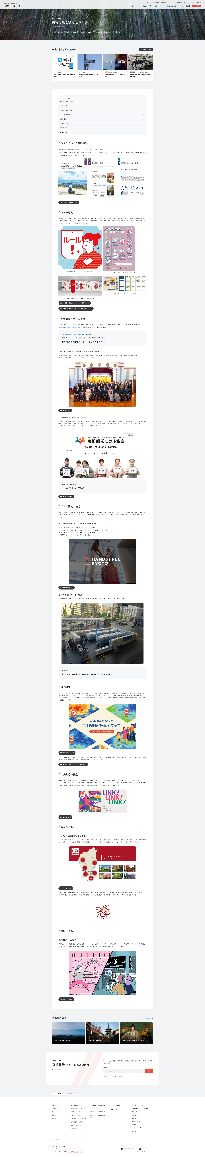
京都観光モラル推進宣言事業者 (74, 334)
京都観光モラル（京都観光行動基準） (69, 327)
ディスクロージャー (57, 1112)
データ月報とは (94, 1108)
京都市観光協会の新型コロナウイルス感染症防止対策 (78, 1121)
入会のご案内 (197, 6)
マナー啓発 (63, 106)
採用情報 (199, 2)
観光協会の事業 (148, 1019)
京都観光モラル (64, 410)
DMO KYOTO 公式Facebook (130, 1149)
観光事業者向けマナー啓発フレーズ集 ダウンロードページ (76, 308)
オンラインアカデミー (145, 2)
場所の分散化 (64, 128)
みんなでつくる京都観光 (67, 101)
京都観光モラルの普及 (66, 110)
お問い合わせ (135, 1131)
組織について (55, 1105)
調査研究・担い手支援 (76, 1108)
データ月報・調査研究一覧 (97, 1105)
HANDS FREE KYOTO (65, 587)
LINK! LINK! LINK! (64, 817)
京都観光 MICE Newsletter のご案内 (112, 1076)
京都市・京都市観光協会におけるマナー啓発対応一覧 (74, 303)
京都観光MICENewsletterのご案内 (140, 1108)
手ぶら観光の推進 (65, 114)
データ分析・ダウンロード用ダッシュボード (97, 1112)
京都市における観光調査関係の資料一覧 (97, 1116)
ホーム (54, 1093)
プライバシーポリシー (67, 1139)
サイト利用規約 (55, 1139)
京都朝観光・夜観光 (65, 999)
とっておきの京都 (65, 888)
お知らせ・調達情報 (184, 6)
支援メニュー (158, 6)
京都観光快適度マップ (66, 753)
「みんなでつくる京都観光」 (68, 202)
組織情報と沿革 (55, 1108)
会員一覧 (171, 2)
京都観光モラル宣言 (65, 496)
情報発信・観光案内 (76, 1112)
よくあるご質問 (190, 2)
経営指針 (54, 1115)
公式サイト (80, 357)
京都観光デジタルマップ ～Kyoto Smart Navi (72, 764)
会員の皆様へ (164, 2)
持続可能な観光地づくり (77, 1115)
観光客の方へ (180, 2)
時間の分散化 (64, 132)
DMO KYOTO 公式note (147, 1149)
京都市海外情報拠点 (76, 1125)
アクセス (54, 1118)
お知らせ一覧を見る (145, 49)
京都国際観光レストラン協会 (78, 1129)
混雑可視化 (63, 119)
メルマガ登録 (156, 2)
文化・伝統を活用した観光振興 (78, 1118)
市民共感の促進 (64, 123)
